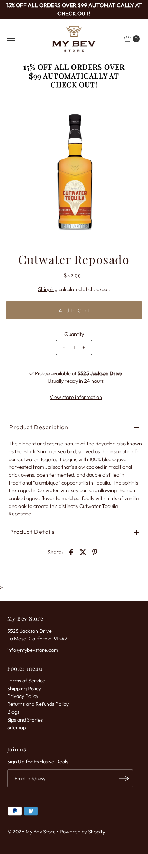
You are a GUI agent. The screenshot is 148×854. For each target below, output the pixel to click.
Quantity (74, 334)
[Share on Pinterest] (94, 551)
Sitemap (16, 727)
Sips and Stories (25, 720)
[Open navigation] (11, 39)
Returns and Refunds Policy (38, 704)
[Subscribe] (124, 778)
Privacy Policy (22, 696)
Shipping (47, 289)
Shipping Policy (24, 688)
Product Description (38, 427)
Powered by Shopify (82, 831)
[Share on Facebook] (71, 551)
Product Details (32, 531)
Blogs (13, 712)
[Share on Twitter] (83, 551)
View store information (76, 397)
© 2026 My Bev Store (31, 831)
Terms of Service (26, 680)
